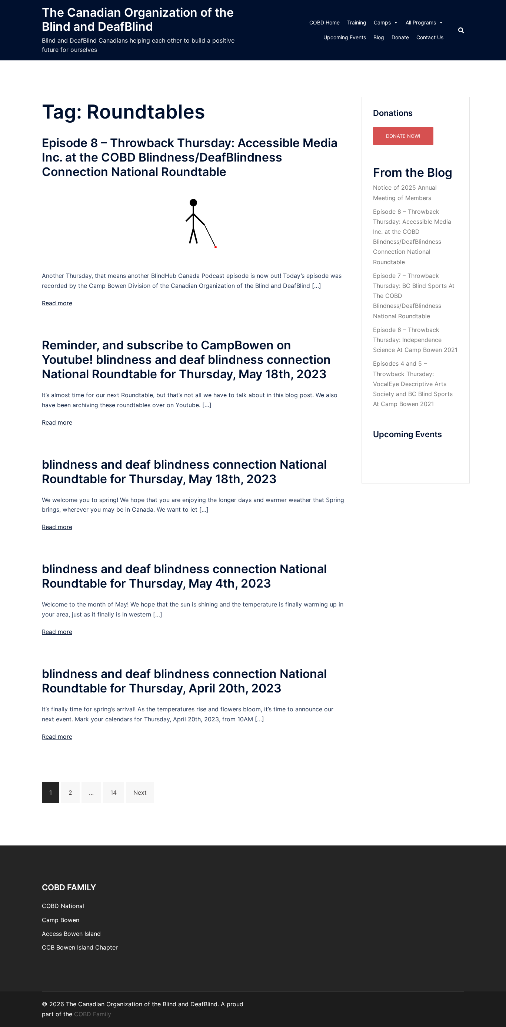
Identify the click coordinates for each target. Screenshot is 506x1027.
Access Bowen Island (71, 933)
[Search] (461, 30)
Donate (400, 37)
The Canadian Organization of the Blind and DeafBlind (138, 19)
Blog (378, 37)
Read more (57, 303)
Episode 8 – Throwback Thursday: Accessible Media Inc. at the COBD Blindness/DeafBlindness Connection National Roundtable (189, 157)
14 (113, 792)
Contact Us (429, 37)
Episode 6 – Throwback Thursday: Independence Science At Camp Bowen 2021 (415, 339)
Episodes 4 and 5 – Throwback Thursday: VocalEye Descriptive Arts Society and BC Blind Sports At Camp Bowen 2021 (413, 384)
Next (140, 792)
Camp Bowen (60, 920)
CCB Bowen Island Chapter (80, 947)
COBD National (63, 906)
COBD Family (92, 1014)
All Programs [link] (421, 22)
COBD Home (324, 22)
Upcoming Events (344, 37)
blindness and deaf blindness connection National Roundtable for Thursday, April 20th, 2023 (184, 681)
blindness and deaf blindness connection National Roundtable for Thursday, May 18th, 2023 (184, 471)
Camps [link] (382, 22)
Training (356, 22)
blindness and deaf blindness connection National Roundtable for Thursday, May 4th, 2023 (184, 576)
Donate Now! (403, 136)
